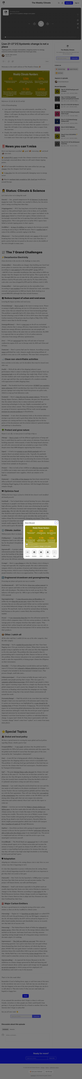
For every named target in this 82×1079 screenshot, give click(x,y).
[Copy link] (27, 552)
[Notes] (47, 552)
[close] (56, 522)
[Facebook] (34, 552)
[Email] (41, 552)
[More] (54, 552)
